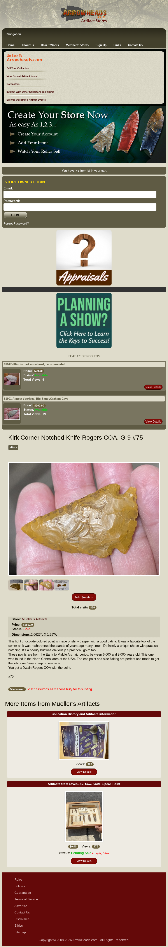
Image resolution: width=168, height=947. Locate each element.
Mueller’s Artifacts (34, 619)
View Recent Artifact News (22, 76)
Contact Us (135, 45)
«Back (13, 447)
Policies (19, 886)
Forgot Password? (16, 223)
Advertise (20, 906)
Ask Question (84, 597)
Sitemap (20, 932)
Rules (18, 879)
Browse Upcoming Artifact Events (26, 99)
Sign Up (101, 45)
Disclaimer (21, 919)
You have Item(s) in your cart (84, 170)
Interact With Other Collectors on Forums (30, 92)
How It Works (50, 45)
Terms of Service (26, 899)
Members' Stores (77, 45)
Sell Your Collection (18, 68)
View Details (153, 387)
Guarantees (22, 892)
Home (10, 45)
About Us (27, 45)
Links (117, 45)
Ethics (18, 925)
